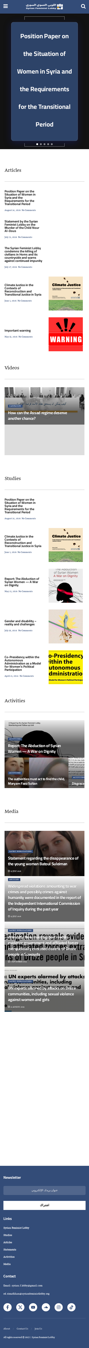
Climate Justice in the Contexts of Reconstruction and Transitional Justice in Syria (23, 289)
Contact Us (22, 1328)
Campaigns (15, 406)
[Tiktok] (71, 1307)
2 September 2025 (18, 961)
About (6, 1328)
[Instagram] (59, 1307)
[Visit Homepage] (44, 6)
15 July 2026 (15, 871)
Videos (12, 368)
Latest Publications (20, 851)
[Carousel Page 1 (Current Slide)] (37, 144)
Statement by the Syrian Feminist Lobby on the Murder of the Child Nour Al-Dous (22, 226)
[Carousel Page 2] (41, 144)
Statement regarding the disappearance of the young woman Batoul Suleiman (43, 861)
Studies (13, 478)
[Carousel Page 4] (48, 144)
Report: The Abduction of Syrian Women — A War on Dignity (22, 582)
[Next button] (82, 81)
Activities (15, 701)
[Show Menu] (5, 7)
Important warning (18, 330)
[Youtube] (33, 1307)
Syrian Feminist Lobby (16, 1228)
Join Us (38, 1328)
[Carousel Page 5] (52, 144)
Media (11, 811)
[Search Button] (83, 7)
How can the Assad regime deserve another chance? (37, 415)
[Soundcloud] (46, 1307)
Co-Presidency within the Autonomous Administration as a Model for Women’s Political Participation (23, 663)
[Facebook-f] (7, 1307)
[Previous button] (6, 81)
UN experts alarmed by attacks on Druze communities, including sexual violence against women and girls (42, 993)
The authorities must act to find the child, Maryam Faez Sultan (36, 781)
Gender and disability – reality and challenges (20, 622)
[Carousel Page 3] (44, 144)
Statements (9, 1249)
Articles (13, 170)
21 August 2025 (17, 1007)
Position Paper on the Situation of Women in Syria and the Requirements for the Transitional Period (20, 197)
